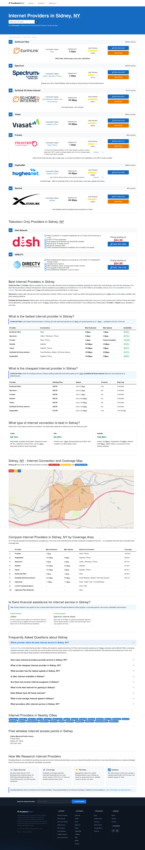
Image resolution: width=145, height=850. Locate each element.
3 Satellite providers (81, 465)
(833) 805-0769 (119, 120)
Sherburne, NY (114, 721)
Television (52, 76)
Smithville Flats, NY (32, 721)
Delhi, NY (61, 721)
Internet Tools (98, 818)
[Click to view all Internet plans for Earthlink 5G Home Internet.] (26, 99)
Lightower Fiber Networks (24, 590)
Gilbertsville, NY (57, 719)
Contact (114, 822)
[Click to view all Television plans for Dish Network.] (27, 241)
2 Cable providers (54, 465)
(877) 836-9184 (119, 196)
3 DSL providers (65, 465)
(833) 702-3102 (119, 267)
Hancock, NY (69, 721)
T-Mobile (77, 834)
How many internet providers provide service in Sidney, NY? (39, 659)
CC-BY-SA (121, 528)
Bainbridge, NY (13, 719)
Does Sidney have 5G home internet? (28, 692)
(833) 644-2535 (119, 172)
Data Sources (98, 825)
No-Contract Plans (62, 837)
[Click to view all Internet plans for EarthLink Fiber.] (26, 50)
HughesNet (13, 356)
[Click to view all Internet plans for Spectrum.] (26, 75)
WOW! (77, 841)
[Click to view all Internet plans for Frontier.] (26, 143)
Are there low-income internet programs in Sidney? (35, 681)
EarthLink (77, 815)
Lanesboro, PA (90, 721)
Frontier (12, 340)
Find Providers (79, 801)
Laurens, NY (53, 721)
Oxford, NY (75, 719)
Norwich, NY (83, 719)
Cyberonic (19, 582)
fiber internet (79, 288)
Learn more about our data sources (118, 790)
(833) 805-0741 (119, 141)
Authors (114, 818)
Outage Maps (98, 828)
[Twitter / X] (117, 830)
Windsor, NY (21, 721)
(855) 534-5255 (119, 72)
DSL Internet (61, 828)
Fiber (52, 52)
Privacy (19, 832)
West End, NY (116, 719)
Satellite (49, 124)
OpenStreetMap (108, 528)
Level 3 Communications (24, 586)
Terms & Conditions (27, 832)
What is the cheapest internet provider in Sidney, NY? (36, 665)
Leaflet (96, 528)
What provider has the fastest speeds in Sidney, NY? (35, 670)
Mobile (56, 99)
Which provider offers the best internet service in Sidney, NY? (40, 642)
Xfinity (77, 818)
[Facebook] (113, 830)
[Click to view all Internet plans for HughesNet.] (26, 172)
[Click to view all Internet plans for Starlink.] (26, 199)
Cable (45, 76)
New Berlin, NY (44, 721)
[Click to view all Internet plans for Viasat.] (26, 123)
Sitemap (96, 831)
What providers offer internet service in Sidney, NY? (35, 703)
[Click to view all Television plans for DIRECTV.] (27, 264)
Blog (95, 815)
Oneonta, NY (12, 721)
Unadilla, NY (23, 719)
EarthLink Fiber (15, 332)
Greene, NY (125, 719)
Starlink (12, 344)
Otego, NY (67, 719)
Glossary (96, 822)
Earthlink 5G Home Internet (19, 352)
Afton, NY (39, 719)
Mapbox (132, 528)
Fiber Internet (61, 818)
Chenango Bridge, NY (102, 721)
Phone (59, 76)
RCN (76, 837)
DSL (15, 471)
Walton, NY (91, 719)
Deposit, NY (99, 719)
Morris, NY (108, 719)
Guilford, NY (31, 719)
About (113, 815)
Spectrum (13, 336)
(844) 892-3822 (119, 244)
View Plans (118, 53)
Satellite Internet (62, 834)
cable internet (113, 288)
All (19, 471)
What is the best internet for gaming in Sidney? (33, 687)
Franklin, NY (47, 719)
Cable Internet (61, 825)
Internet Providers (62, 815)
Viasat (11, 348)
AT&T (76, 822)
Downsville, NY (79, 721)
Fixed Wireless (47, 99)
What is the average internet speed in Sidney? (32, 698)
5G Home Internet (54, 100)
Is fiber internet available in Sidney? (28, 676)
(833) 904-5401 (119, 96)
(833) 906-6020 (119, 48)
